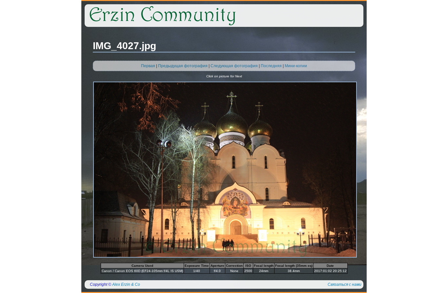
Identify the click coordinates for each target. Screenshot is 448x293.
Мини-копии (296, 66)
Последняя (271, 66)
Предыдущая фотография (183, 66)
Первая (148, 66)
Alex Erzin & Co (126, 284)
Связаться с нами (344, 284)
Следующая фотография (234, 66)
